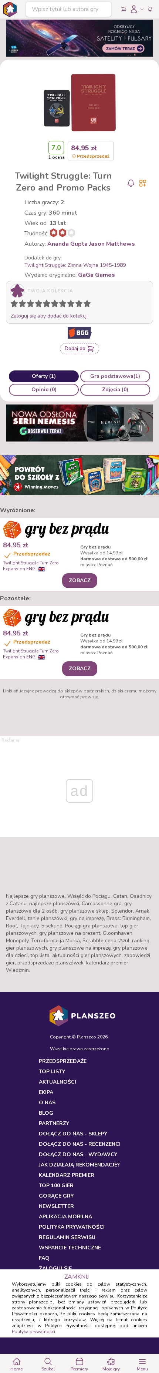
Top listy (52, 1071)
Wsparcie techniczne (70, 1247)
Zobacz (80, 580)
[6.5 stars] (61, 305)
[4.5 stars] (45, 305)
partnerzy (54, 1123)
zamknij (76, 1277)
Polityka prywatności (33, 1332)
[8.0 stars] (72, 305)
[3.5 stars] (37, 305)
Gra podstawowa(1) (115, 376)
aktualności (57, 1081)
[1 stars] (12, 305)
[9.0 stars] (80, 305)
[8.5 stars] (77, 305)
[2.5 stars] (29, 305)
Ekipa (46, 1092)
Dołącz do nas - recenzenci (80, 1144)
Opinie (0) (44, 389)
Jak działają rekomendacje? (79, 1164)
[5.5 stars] (53, 305)
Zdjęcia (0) (115, 389)
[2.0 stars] (24, 305)
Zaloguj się (55, 1268)
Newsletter (56, 1206)
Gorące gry (56, 1195)
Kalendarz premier (66, 1175)
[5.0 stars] (48, 305)
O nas (47, 1102)
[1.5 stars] (21, 305)
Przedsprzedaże (63, 1061)
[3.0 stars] (32, 305)
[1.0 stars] (16, 305)
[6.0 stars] (56, 305)
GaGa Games (96, 275)
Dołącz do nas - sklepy (73, 1133)
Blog (46, 1113)
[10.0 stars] (89, 305)
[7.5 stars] (69, 305)
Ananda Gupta (67, 244)
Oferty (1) (44, 376)
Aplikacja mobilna (65, 1216)
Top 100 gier (56, 1185)
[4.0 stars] (40, 305)
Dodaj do (75, 348)
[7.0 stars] (64, 305)
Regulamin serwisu (67, 1237)
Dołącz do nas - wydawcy (78, 1154)
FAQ (44, 1258)
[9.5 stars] (85, 305)
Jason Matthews (112, 244)
